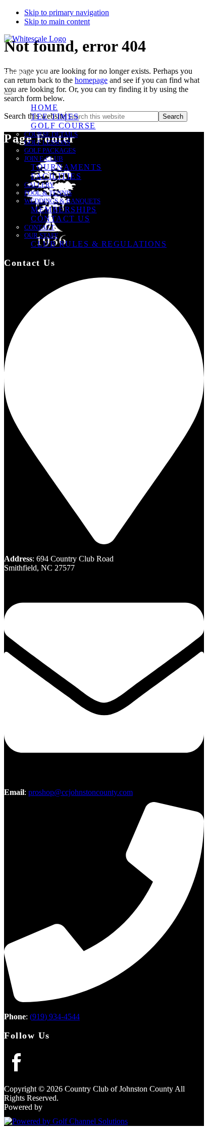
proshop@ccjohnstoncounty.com (80, 792)
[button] (63, 125)
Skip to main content (57, 21)
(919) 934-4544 (55, 1016)
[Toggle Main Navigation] (8, 93)
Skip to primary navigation (66, 12)
